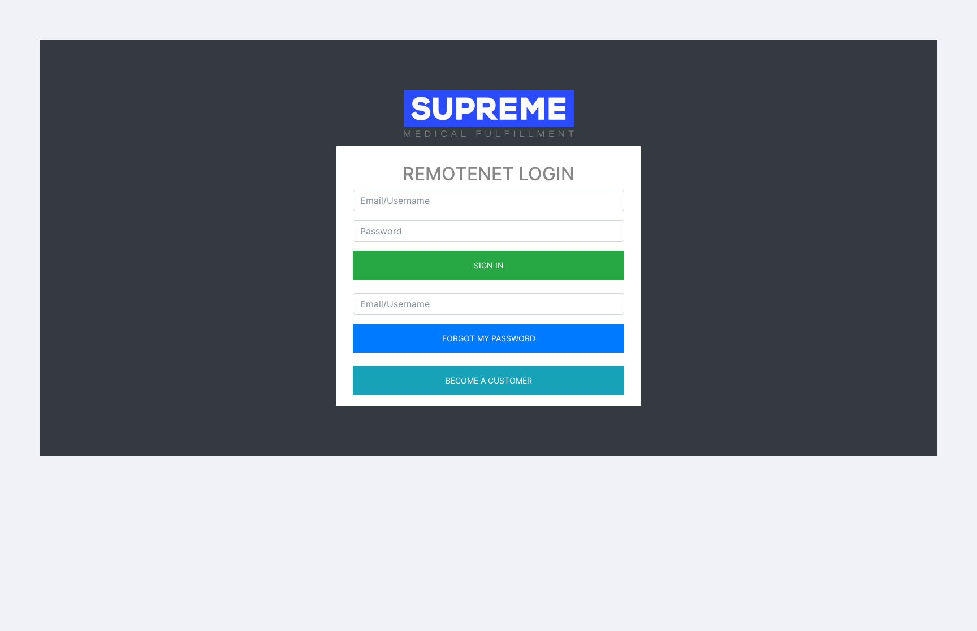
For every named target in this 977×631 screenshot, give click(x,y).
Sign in (489, 265)
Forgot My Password (488, 338)
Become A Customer (489, 380)
